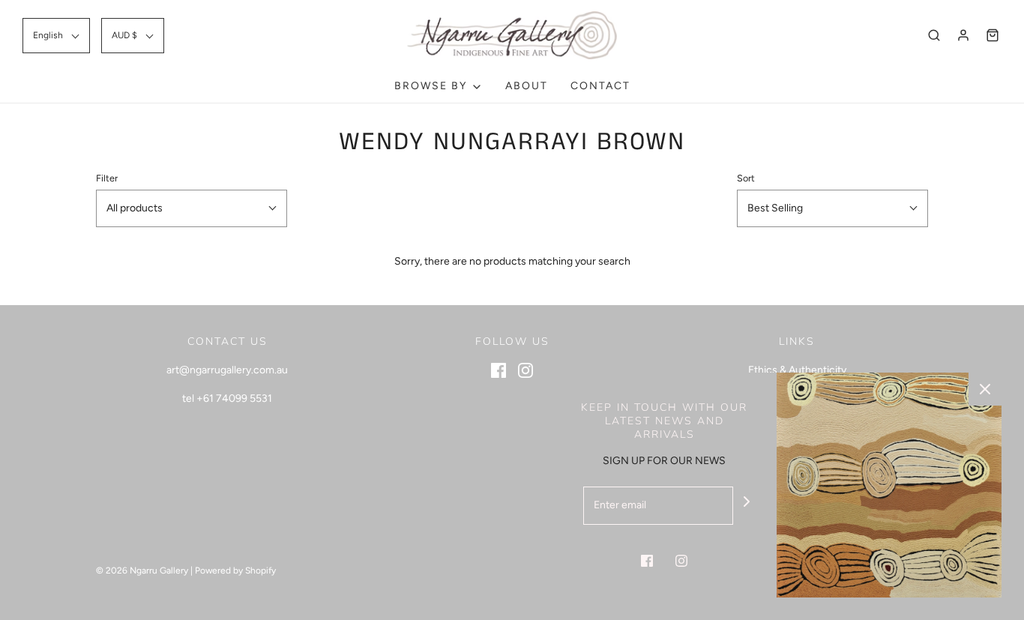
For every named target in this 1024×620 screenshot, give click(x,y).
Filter (107, 178)
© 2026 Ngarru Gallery (142, 570)
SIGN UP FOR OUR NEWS (664, 460)
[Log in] (963, 35)
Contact (600, 85)
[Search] (934, 35)
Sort (746, 178)
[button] (56, 35)
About (526, 85)
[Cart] (993, 35)
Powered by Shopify (235, 570)
